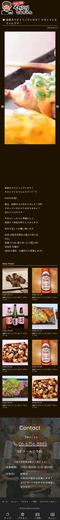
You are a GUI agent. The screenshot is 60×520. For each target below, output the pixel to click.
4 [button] (36, 180)
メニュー (14, 501)
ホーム (5, 501)
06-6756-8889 (33, 444)
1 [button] (23, 180)
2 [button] (28, 180)
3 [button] (32, 180)
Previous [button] (2, 106)
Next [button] (57, 106)
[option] (30, 88)
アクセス (24, 501)
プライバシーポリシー (49, 501)
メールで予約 (32, 451)
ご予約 (34, 501)
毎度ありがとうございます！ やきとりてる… (14, 298)
